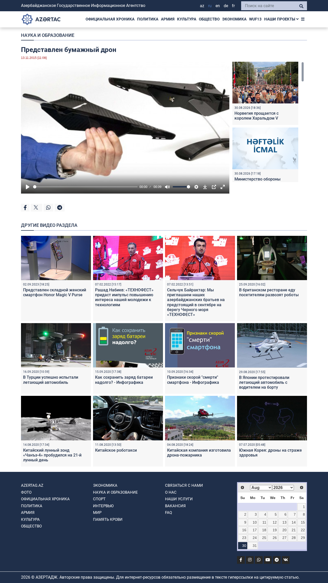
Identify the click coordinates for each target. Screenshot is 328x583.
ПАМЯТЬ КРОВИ (107, 519)
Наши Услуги (179, 499)
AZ (202, 5)
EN (218, 5)
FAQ (168, 512)
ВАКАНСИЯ (175, 506)
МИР (97, 512)
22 (303, 530)
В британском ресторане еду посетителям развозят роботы (269, 292)
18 (264, 530)
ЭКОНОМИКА (234, 19)
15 (303, 522)
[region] (268, 122)
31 (255, 546)
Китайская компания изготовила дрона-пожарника (199, 453)
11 (264, 522)
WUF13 (255, 19)
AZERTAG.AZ (32, 485)
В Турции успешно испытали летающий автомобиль (50, 380)
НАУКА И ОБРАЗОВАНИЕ (47, 35)
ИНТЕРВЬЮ (103, 506)
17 (255, 530)
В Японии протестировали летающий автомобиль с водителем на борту (264, 382)
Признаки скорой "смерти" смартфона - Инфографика (193, 380)
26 (275, 538)
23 (244, 538)
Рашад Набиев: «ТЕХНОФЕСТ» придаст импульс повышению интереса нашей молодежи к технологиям (124, 297)
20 (284, 530)
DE (226, 5)
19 (275, 530)
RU (210, 5)
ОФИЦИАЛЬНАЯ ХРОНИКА (110, 19)
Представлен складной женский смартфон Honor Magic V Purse (54, 292)
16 (244, 530)
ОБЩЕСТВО (209, 19)
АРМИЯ (168, 19)
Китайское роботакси (116, 450)
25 (264, 538)
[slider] (85, 186)
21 (294, 530)
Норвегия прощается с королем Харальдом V (256, 116)
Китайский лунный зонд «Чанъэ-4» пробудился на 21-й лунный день (52, 455)
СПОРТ (99, 499)
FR (233, 5)
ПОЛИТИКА (147, 19)
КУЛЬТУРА (186, 19)
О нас (171, 492)
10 (255, 522)
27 (284, 538)
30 (244, 546)
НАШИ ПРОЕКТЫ (280, 19)
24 (255, 538)
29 (303, 538)
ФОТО (26, 492)
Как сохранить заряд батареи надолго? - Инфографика (124, 380)
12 (275, 522)
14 (294, 522)
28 (294, 538)
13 (284, 522)
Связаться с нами (184, 485)
